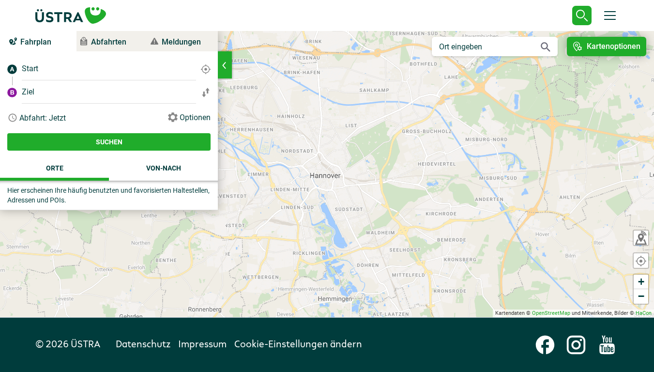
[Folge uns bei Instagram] (576, 344)
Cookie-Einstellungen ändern (298, 345)
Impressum (202, 345)
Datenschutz (143, 345)
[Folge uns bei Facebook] (545, 344)
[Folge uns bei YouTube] (607, 344)
